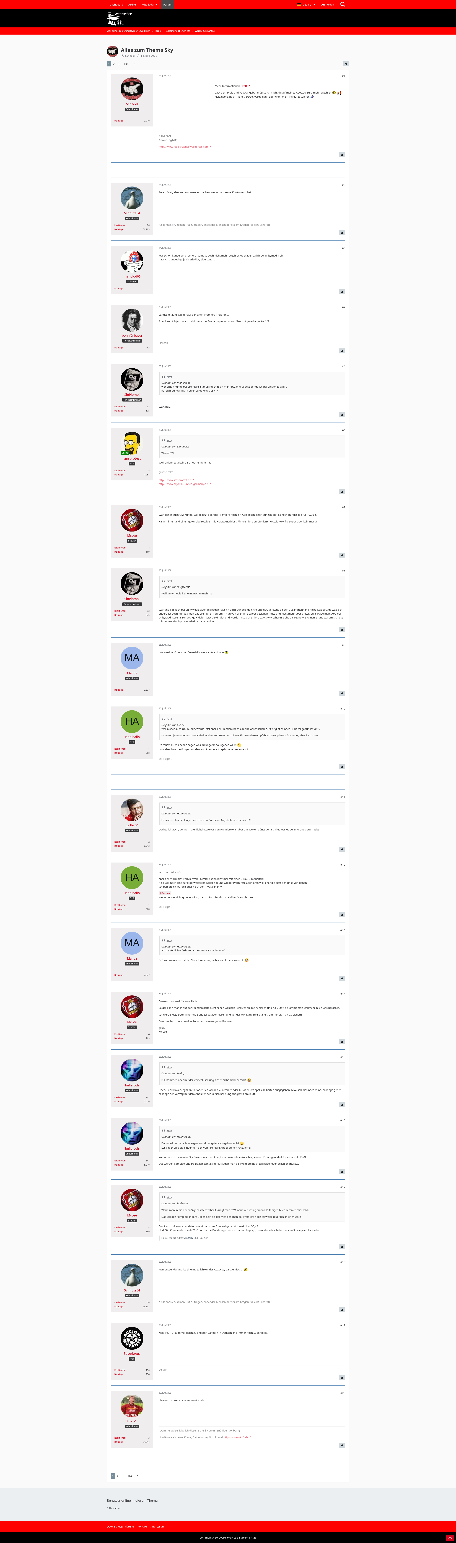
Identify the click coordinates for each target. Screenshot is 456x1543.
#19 (342, 1325)
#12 (342, 864)
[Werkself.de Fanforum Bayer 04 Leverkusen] (228, 19)
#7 (343, 507)
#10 (342, 708)
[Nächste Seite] (133, 63)
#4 (343, 307)
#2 (343, 185)
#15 (342, 1057)
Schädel (130, 55)
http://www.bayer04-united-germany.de (183, 484)
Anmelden (327, 4)
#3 (343, 248)
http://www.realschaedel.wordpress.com (184, 146)
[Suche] (343, 4)
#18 (342, 1262)
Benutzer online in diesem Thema (132, 1500)
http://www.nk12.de (236, 1437)
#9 (343, 645)
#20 (342, 1393)
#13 (342, 930)
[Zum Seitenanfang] (450, 1538)
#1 (343, 75)
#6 (343, 430)
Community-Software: (228, 1537)
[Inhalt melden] (342, 154)
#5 (343, 366)
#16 (342, 1120)
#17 (342, 1187)
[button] (306, 4)
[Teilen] (346, 63)
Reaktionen (119, 225)
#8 (343, 570)
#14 (342, 993)
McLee (166, 893)
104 (126, 64)
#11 (342, 797)
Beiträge (118, 120)
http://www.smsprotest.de (175, 480)
